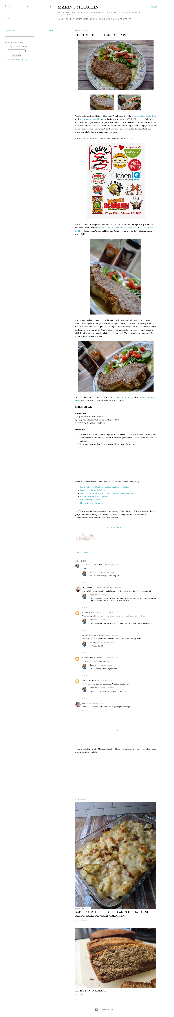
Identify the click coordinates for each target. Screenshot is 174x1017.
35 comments (85, 995)
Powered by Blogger (106, 1010)
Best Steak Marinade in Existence (95, 490)
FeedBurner (22, 59)
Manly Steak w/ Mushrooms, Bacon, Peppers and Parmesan (107, 493)
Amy (84, 703)
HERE (129, 138)
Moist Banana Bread (91, 990)
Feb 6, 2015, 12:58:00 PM (106, 665)
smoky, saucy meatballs (89, 119)
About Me (69, 19)
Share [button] (51, 31)
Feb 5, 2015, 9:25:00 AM (113, 587)
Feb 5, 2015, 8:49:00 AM (116, 565)
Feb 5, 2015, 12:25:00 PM (105, 612)
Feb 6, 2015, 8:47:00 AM (106, 595)
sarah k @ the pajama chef (93, 635)
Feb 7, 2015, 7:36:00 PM (95, 703)
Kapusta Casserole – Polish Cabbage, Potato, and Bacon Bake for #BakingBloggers (112, 913)
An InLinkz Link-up (115, 527)
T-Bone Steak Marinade (90, 499)
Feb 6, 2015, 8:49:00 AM (106, 642)
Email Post (84, 552)
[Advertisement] (115, 775)
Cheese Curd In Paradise (92, 658)
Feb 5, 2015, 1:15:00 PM (112, 635)
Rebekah (93, 572)
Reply (84, 583)
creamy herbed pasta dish (143, 116)
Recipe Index (82, 19)
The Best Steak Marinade (91, 503)
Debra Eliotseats (89, 680)
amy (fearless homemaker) (93, 587)
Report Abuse (11, 31)
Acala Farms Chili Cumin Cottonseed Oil (117, 227)
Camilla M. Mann (89, 612)
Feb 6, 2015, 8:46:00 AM (106, 572)
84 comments (86, 920)
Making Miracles (78, 7)
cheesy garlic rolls (123, 397)
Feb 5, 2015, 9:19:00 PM (104, 680)
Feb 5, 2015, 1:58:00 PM (111, 658)
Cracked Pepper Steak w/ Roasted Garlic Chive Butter (104, 487)
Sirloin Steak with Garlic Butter (94, 496)
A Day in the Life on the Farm (94, 565)
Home (60, 19)
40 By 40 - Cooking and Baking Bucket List (110, 19)
